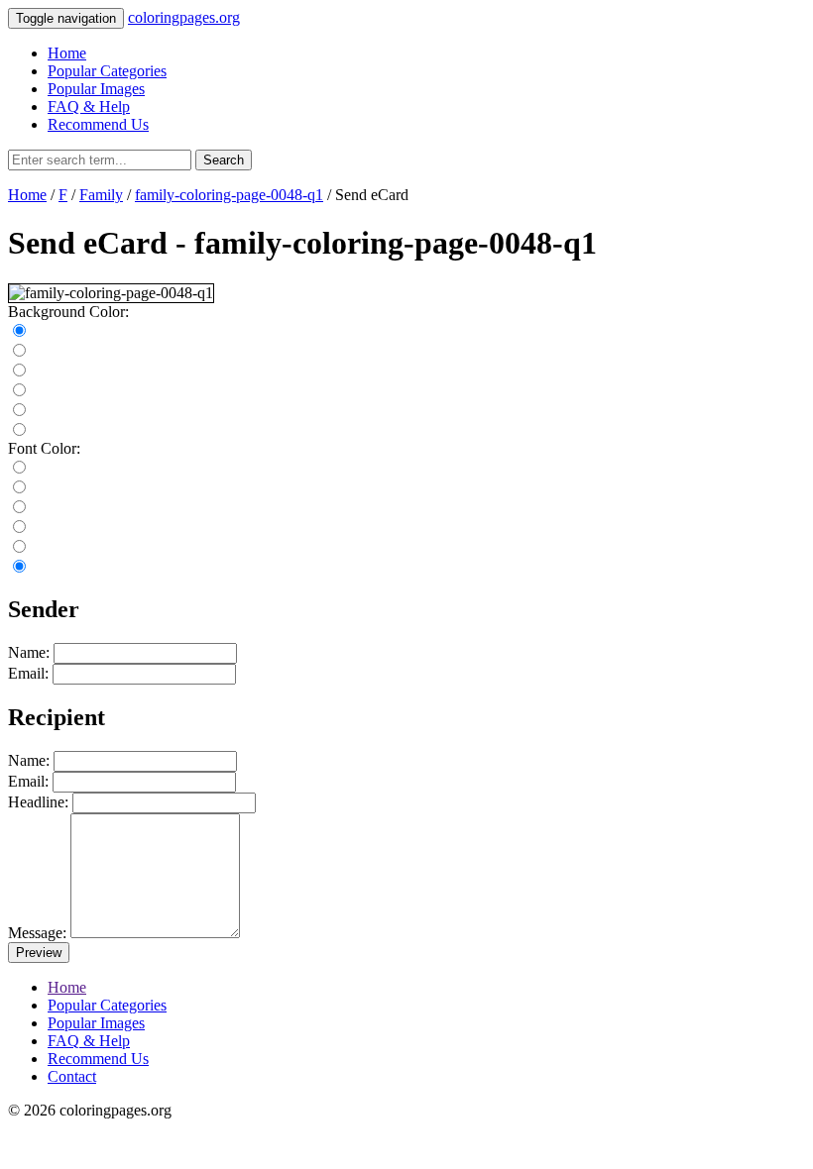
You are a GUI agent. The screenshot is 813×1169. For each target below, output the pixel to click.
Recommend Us (98, 124)
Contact (72, 1076)
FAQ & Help (89, 106)
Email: (28, 673)
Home (67, 53)
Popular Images (96, 88)
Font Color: (44, 448)
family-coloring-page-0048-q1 (229, 194)
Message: (37, 932)
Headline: (38, 802)
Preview (38, 952)
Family (101, 194)
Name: (29, 652)
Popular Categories (107, 70)
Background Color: (68, 311)
